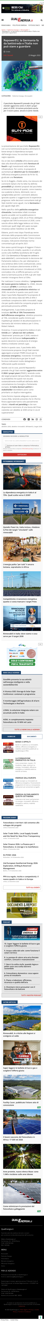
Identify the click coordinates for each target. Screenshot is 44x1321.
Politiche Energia (20, 25)
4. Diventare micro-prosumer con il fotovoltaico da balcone (19, 988)
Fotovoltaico (34, 25)
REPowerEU (29, 426)
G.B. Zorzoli (8, 55)
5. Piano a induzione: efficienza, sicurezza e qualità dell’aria (18, 981)
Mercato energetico (7, 1261)
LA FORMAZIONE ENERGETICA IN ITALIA (25, 759)
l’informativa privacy (27, 448)
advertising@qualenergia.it (15, 1277)
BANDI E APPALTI (23, 742)
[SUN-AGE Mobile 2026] (22, 128)
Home (4, 30)
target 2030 (38, 426)
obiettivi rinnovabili (18, 426)
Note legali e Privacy (26, 1310)
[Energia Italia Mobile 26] (22, 656)
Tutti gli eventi (33, 887)
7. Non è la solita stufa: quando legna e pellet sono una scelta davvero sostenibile (21, 966)
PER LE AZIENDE (8, 1270)
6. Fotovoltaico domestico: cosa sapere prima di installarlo (21, 974)
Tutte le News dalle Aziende (27, 729)
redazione (22, 1306)
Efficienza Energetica (8, 1263)
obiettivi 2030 (6, 426)
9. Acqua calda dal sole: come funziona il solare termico (22, 951)
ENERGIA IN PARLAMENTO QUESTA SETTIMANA (27, 795)
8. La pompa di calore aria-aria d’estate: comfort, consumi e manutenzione (21, 958)
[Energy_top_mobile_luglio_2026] (22, 8)
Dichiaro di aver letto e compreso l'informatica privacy (22, 446)
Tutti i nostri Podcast (31, 995)
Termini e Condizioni (24, 1312)
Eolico (3, 1266)
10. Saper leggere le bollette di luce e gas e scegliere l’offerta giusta (22, 944)
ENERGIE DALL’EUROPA (25, 778)
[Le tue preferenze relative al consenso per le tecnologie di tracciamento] (40, 1317)
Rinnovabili (6, 25)
